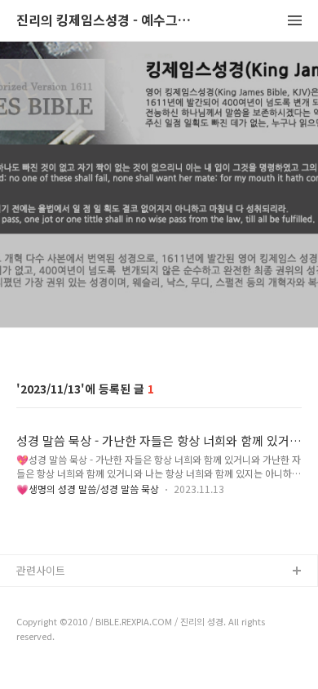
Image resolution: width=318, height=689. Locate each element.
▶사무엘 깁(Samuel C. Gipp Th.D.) (98, 598)
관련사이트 (40, 570)
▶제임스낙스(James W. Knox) (87, 624)
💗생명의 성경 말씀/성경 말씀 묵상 (87, 489)
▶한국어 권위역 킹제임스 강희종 (91, 650)
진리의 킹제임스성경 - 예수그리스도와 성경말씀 (106, 20)
